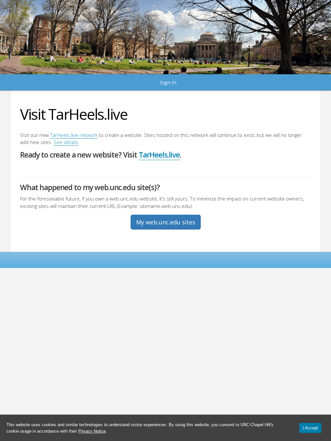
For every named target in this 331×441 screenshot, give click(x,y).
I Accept (310, 428)
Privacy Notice (92, 431)
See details (66, 142)
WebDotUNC (165, 34)
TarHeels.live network (74, 135)
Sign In (168, 82)
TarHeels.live (159, 155)
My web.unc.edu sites (165, 222)
